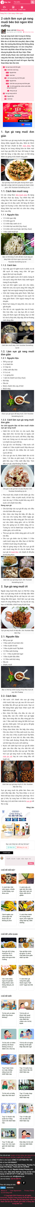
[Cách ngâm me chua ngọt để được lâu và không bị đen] (8, 906)
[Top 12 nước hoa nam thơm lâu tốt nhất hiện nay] (26, 1059)
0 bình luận (6, 853)
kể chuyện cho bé (9, 1157)
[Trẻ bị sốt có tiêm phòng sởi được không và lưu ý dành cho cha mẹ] (8, 1034)
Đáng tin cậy (23, 847)
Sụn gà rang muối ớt (10, 93)
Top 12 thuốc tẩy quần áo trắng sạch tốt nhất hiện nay (8, 1120)
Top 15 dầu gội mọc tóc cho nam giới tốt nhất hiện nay (8, 1145)
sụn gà (28, 801)
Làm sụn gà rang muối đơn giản (15, 78)
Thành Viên (21, 9)
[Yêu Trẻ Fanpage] (23, 1185)
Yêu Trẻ (7, 2)
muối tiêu (14, 552)
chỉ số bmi (27, 1157)
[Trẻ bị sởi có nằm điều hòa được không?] (8, 1005)
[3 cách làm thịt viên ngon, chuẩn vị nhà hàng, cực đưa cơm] (8, 878)
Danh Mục (4, 9)
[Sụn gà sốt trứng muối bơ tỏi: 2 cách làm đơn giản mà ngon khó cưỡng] (8, 943)
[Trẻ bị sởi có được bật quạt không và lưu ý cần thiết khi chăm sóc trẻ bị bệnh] (26, 1005)
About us (4, 1191)
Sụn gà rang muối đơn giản (11, 67)
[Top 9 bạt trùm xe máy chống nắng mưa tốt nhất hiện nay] (8, 1059)
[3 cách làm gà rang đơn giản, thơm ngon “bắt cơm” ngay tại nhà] (26, 970)
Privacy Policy (29, 1191)
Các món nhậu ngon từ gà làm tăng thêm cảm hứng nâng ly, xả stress (8, 983)
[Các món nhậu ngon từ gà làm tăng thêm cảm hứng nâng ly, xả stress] (8, 970)
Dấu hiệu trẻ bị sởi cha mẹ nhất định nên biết (26, 1144)
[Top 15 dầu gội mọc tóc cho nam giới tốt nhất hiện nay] (8, 1133)
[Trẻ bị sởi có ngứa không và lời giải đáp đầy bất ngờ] (26, 1034)
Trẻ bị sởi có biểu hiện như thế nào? (8, 1094)
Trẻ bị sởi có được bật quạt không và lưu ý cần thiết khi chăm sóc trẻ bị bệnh (25, 1018)
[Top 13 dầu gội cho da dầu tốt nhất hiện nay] (26, 1108)
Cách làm (10, 75)
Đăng (30, 863)
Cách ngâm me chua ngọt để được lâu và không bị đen (7, 917)
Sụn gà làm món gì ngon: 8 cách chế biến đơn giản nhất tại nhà (26, 954)
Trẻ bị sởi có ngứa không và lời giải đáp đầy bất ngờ (26, 1045)
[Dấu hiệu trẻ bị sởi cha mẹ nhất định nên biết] (26, 1133)
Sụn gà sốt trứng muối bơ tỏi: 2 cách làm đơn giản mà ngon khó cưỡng (8, 955)
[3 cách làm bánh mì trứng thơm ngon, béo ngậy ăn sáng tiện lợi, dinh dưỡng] (26, 906)
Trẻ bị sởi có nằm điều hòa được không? (8, 1015)
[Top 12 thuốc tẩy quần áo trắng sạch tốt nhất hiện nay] (8, 1108)
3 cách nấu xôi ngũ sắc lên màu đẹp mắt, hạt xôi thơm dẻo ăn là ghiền (26, 891)
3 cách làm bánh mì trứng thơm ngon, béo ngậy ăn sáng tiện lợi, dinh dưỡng (26, 919)
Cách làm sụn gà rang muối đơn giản (18, 83)
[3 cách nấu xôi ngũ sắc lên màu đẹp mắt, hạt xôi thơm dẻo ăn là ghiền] (26, 878)
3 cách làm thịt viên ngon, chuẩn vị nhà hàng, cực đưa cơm (8, 890)
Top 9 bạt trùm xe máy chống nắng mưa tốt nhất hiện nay (7, 1071)
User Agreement (15, 1191)
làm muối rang (21, 195)
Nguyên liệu (11, 72)
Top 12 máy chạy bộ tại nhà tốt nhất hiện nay (26, 1095)
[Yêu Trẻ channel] (18, 1185)
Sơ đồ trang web (6, 1193)
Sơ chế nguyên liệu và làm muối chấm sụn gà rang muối (19, 87)
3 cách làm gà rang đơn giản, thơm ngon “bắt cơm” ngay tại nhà (26, 982)
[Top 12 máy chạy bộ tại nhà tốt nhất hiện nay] (26, 1085)
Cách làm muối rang (11, 70)
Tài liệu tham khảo (29, 32)
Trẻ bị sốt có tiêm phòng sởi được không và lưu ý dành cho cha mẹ (8, 1046)
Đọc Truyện (13, 9)
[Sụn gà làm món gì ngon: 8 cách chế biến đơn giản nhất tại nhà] (26, 943)
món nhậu (27, 146)
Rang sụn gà (12, 90)
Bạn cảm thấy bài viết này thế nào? (17, 844)
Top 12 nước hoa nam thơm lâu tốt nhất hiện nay (26, 1070)
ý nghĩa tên (19, 1157)
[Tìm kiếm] (33, 2)
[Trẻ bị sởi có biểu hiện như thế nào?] (8, 1085)
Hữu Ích (12, 847)
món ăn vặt (7, 756)
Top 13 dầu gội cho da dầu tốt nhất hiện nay (25, 1119)
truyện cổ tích (15, 1155)
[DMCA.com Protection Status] (7, 1188)
